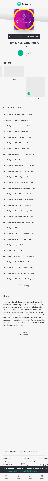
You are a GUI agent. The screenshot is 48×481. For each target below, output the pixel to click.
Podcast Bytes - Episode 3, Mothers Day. (17, 131)
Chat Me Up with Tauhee (28, 451)
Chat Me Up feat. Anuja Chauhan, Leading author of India (23, 222)
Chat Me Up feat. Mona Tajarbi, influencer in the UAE (22, 177)
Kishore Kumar (7, 464)
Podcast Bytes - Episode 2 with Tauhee (17, 148)
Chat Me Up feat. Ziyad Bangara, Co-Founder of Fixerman (23, 273)
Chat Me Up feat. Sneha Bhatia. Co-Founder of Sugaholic (23, 262)
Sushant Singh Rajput (28, 462)
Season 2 (14, 79)
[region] (24, 451)
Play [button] (20, 53)
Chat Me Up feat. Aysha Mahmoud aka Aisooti (19, 245)
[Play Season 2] (14, 76)
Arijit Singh (6, 462)
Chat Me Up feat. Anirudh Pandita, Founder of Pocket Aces (24, 239)
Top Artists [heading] (7, 458)
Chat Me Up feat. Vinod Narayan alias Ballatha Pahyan (22, 194)
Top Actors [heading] (26, 458)
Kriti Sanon (24, 464)
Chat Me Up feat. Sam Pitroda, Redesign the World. (21, 205)
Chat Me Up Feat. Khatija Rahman (15, 250)
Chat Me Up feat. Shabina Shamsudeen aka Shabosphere (23, 233)
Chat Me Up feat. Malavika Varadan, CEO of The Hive (22, 165)
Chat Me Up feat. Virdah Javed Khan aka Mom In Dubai (22, 267)
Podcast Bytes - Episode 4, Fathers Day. (17, 120)
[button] (28, 53)
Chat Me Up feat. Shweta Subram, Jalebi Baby (19, 171)
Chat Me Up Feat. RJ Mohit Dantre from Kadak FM (21, 256)
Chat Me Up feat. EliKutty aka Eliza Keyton (18, 279)
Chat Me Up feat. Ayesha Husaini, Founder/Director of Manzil (25, 216)
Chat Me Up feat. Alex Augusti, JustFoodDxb (19, 182)
